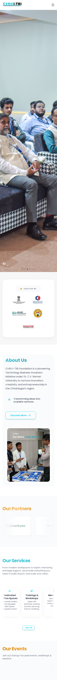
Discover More (18, 415)
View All (28, 627)
